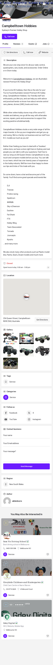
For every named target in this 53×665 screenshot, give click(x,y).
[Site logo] (16, 3)
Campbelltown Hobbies (22, 79)
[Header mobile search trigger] (50, 3)
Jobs (45, 44)
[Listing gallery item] (10, 338)
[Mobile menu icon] (3, 3)
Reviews (18, 44)
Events (33, 44)
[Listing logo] (6, 18)
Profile (5, 44)
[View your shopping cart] (44, 3)
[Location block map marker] (26, 297)
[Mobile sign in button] (38, 3)
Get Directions (42, 320)
